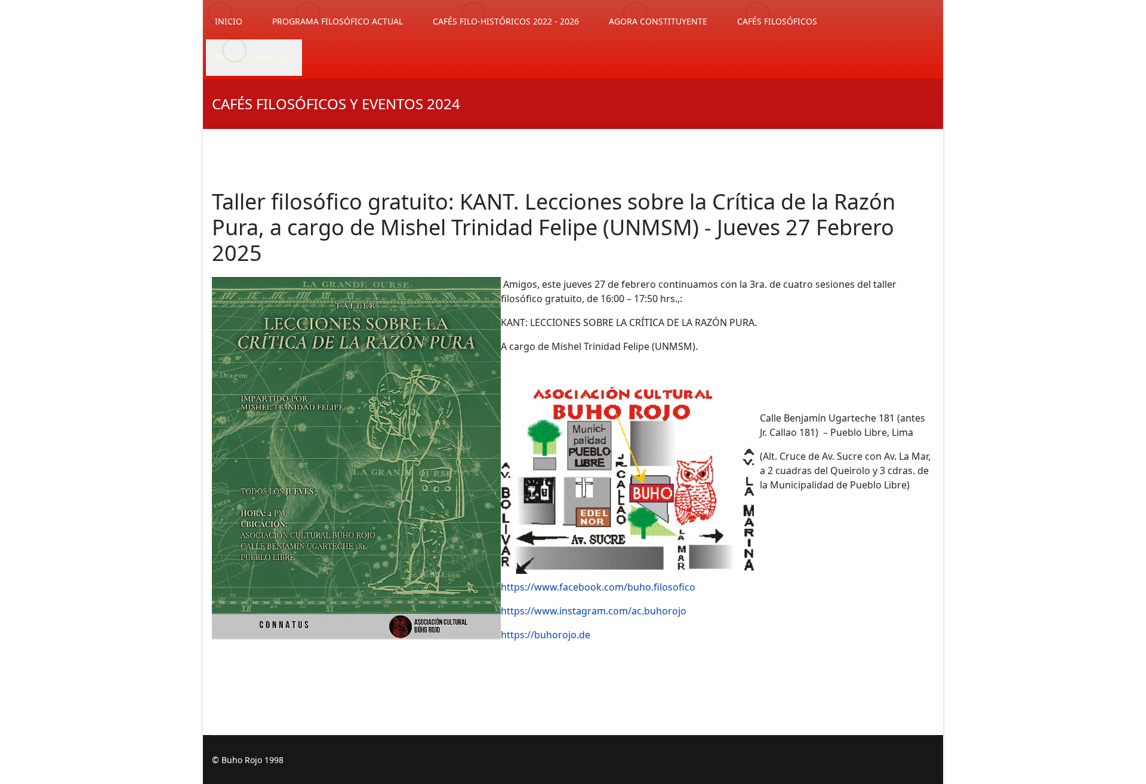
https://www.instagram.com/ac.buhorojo (593, 610)
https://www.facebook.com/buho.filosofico (598, 587)
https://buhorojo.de (545, 634)
